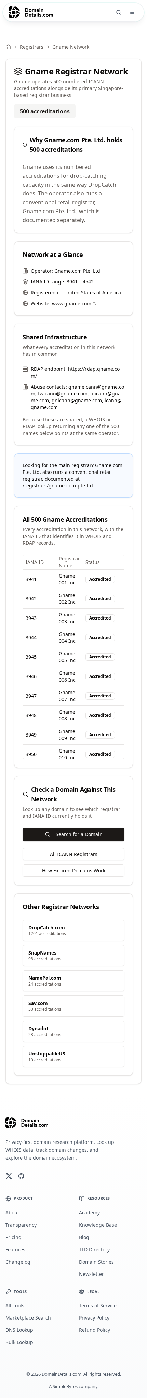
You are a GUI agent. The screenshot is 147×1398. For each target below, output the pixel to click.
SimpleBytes (65, 1386)
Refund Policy (94, 1330)
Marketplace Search (28, 1317)
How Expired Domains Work (73, 870)
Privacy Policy (94, 1317)
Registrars (31, 47)
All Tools (14, 1305)
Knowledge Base (98, 1225)
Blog (84, 1237)
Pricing (13, 1237)
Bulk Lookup (19, 1342)
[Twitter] (8, 1176)
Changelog (17, 1261)
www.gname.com (71, 303)
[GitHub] (21, 1176)
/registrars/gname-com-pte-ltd (58, 485)
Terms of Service (98, 1305)
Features (15, 1249)
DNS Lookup (19, 1330)
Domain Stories (96, 1261)
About (12, 1212)
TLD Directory (94, 1249)
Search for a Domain (79, 834)
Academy (89, 1212)
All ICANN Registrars (73, 854)
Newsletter (91, 1274)
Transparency (21, 1225)
